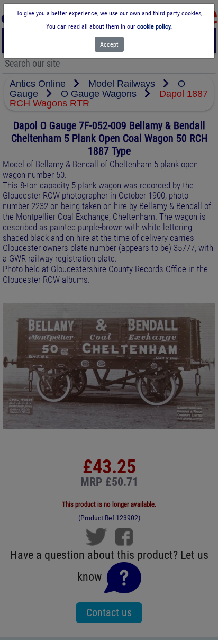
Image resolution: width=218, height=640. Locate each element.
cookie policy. (154, 26)
